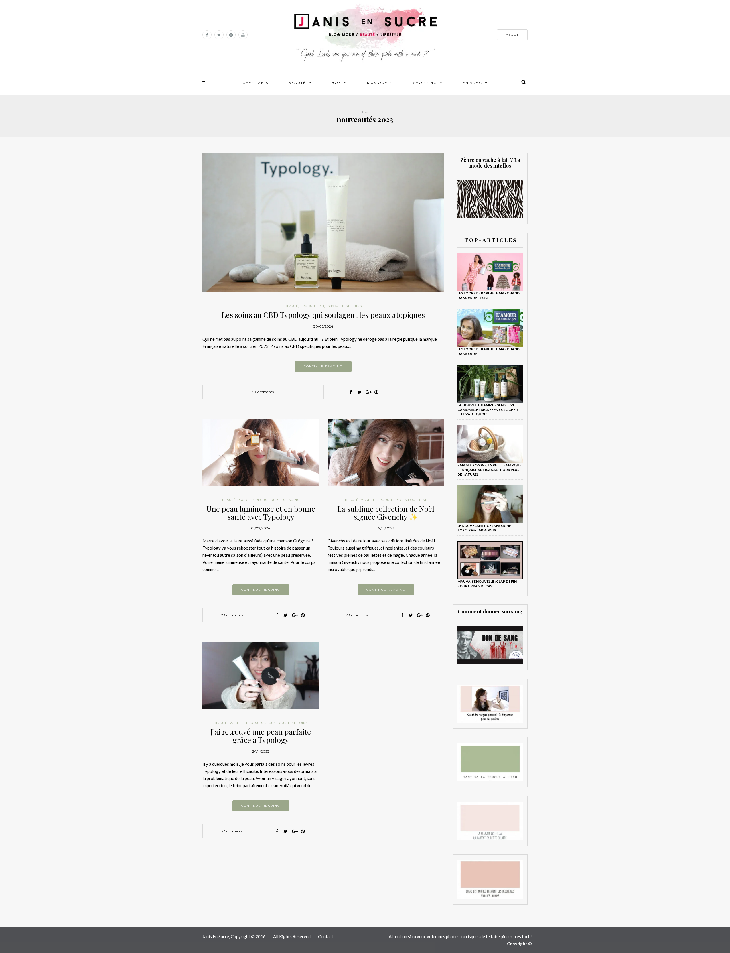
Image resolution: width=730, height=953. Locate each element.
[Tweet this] (359, 392)
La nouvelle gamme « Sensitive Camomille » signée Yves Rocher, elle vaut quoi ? (488, 409)
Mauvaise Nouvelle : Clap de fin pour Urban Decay (487, 583)
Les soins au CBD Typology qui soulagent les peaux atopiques (323, 315)
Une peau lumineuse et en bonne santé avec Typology (260, 513)
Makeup (367, 500)
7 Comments (357, 615)
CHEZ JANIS (255, 82)
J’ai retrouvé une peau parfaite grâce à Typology (260, 736)
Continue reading (323, 366)
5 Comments (263, 392)
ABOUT (512, 34)
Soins (357, 306)
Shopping (425, 82)
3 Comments (232, 831)
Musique (377, 82)
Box (336, 82)
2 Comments (232, 615)
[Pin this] (376, 392)
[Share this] (350, 392)
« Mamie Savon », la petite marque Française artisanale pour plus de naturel (489, 469)
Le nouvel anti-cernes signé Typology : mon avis (484, 527)
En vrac (472, 82)
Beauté (297, 82)
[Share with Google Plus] (368, 392)
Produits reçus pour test (325, 306)
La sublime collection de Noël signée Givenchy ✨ (385, 513)
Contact (325, 936)
